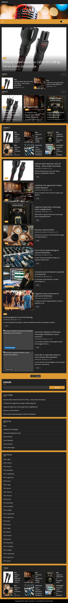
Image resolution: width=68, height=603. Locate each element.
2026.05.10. (14, 69)
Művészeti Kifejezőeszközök (12, 433)
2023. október (7, 550)
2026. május (7, 459)
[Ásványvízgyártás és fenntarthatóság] (34, 314)
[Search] (65, 21)
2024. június (7, 525)
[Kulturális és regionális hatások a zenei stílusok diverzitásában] (18, 362)
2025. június (7, 481)
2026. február (7, 466)
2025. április (7, 488)
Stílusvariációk (39, 145)
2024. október (7, 510)
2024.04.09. (46, 276)
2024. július (6, 521)
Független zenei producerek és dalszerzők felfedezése (47, 294)
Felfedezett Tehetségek (11, 308)
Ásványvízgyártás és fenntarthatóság (18, 317)
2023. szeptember (8, 554)
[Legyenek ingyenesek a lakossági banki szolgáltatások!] (39, 83)
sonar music (34, 10)
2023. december (8, 543)
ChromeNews (40, 601)
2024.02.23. (46, 298)
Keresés (7, 382)
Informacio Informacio (41, 232)
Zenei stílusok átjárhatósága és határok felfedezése (39, 151)
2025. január (7, 499)
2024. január (7, 539)
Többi (37, 177)
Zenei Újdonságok (10, 347)
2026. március (7, 463)
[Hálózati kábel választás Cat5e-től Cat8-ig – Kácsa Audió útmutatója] (34, 49)
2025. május (7, 485)
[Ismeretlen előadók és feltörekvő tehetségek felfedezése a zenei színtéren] (18, 340)
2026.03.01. (18, 86)
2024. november (8, 506)
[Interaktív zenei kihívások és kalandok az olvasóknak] (50, 149)
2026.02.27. (51, 86)
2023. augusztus (8, 557)
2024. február (7, 535)
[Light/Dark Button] (61, 21)
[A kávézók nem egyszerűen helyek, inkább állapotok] (7, 83)
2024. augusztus (8, 517)
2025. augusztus (8, 477)
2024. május (7, 528)
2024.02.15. (15, 319)
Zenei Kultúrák (8, 444)
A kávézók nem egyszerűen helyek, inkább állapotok (22, 83)
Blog (5, 58)
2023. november (8, 546)
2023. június (7, 561)
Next (38, 376)
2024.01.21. (46, 359)
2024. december (8, 503)
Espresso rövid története (17, 149)
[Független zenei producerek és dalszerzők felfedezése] (18, 300)
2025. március (7, 492)
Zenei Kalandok (60, 145)
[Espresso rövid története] (8, 149)
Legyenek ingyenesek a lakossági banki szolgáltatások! (56, 83)
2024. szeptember (8, 514)
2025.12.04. (17, 155)
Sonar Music (6, 69)
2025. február (7, 496)
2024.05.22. (46, 255)
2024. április (7, 532)
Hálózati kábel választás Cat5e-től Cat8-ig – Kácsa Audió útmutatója (32, 64)
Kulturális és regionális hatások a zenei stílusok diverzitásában (48, 356)
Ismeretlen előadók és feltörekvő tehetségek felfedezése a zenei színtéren (47, 334)
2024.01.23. (46, 339)
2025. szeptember (8, 474)
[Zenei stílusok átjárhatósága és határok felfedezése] (29, 149)
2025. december (8, 470)
